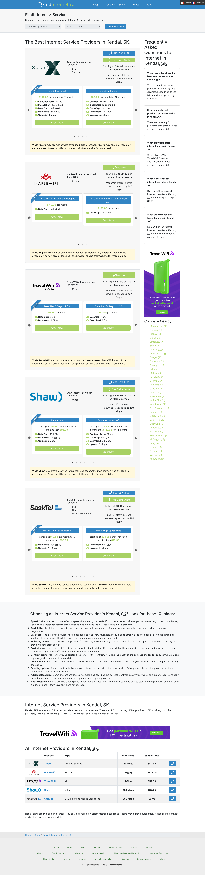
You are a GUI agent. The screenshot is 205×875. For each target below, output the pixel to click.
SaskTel (48, 798)
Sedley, (155, 345)
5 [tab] (91, 136)
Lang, (154, 443)
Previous (29, 110)
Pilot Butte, (157, 427)
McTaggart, (157, 439)
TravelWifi (50, 781)
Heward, (156, 447)
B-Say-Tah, (157, 415)
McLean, (156, 373)
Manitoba (79, 853)
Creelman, (157, 388)
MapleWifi (49, 772)
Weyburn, (156, 455)
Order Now (57, 122)
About (135, 4)
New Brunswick (99, 853)
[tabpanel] (57, 107)
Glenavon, (157, 361)
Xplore (48, 763)
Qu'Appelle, (157, 365)
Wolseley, (156, 349)
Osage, (155, 357)
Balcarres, (157, 419)
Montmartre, (158, 326)
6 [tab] (93, 462)
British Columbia (59, 853)
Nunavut (67, 859)
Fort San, (156, 431)
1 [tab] (74, 136)
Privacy (148, 847)
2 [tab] (78, 136)
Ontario (82, 859)
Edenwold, (157, 423)
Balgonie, (156, 384)
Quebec (125, 859)
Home (56, 847)
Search (122, 4)
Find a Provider (116, 847)
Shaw (47, 790)
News (149, 4)
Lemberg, (156, 412)
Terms (134, 847)
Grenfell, (156, 380)
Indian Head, (158, 353)
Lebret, (155, 392)
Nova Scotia (48, 859)
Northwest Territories (158, 853)
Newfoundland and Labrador (127, 853)
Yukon (162, 859)
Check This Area (115, 26)
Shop (96, 4)
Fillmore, (156, 369)
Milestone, (157, 458)
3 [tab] (82, 136)
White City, (157, 400)
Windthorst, (158, 404)
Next (136, 110)
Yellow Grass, (159, 435)
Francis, (155, 333)
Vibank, (155, 337)
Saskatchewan (144, 859)
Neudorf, (156, 451)
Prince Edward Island (103, 859)
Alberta (40, 853)
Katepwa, (156, 376)
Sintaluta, (156, 341)
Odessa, (156, 330)
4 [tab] (86, 136)
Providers (110, 4)
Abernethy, (157, 396)
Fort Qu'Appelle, (160, 408)
